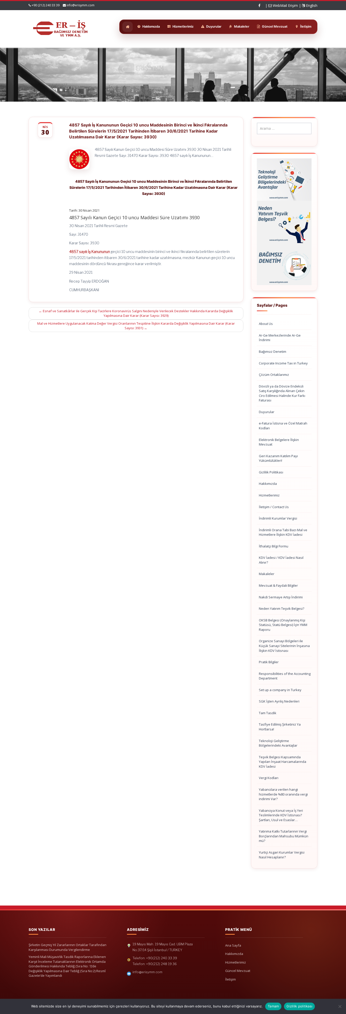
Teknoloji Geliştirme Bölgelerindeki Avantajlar (278, 743)
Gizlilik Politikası (271, 472)
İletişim (230, 979)
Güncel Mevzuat (237, 970)
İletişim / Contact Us (274, 507)
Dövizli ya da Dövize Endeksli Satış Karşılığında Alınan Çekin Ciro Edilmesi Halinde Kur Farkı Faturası (282, 393)
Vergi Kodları (268, 778)
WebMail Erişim (285, 5)
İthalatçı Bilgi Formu (273, 546)
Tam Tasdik (267, 713)
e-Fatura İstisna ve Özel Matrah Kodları (283, 425)
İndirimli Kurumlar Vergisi (278, 518)
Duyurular (266, 412)
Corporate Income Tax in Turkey (283, 363)
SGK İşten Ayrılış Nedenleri (279, 701)
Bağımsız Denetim (272, 351)
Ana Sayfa (233, 945)
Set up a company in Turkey (280, 690)
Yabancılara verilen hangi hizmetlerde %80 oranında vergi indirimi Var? (283, 794)
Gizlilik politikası (299, 1006)
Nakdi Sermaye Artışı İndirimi (281, 597)
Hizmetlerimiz (269, 495)
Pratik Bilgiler (269, 662)
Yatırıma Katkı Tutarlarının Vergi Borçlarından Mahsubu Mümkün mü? (283, 836)
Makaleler (266, 573)
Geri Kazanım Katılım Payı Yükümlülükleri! (278, 458)
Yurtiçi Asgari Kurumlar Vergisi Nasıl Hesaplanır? (281, 854)
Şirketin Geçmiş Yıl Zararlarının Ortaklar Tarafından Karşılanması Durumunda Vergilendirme (67, 947)
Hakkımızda (268, 483)
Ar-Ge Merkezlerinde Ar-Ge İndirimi (280, 337)
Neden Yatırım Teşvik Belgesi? (281, 608)
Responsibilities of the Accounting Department (285, 676)
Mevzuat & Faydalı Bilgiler (278, 585)
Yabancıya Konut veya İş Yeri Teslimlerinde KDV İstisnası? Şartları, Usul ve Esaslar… (281, 815)
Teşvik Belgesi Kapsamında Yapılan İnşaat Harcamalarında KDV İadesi (282, 762)
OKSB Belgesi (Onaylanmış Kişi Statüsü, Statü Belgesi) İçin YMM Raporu (283, 625)
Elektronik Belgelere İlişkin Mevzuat (279, 442)
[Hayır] (339, 1006)
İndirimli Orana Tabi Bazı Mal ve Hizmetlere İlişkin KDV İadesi (283, 532)
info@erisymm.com (80, 5)
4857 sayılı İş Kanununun (89, 251)
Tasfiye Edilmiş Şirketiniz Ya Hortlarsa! (280, 726)
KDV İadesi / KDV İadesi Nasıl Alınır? (281, 560)
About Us (266, 323)
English (311, 5)
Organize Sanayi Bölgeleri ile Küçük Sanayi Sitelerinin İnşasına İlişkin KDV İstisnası (284, 646)
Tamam (273, 1006)
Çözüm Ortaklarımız (274, 374)
